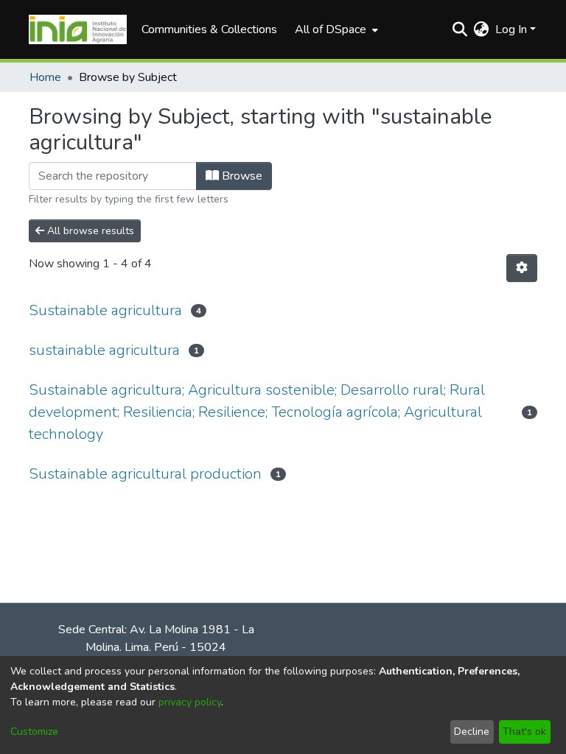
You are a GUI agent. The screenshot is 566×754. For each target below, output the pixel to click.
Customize (34, 732)
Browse (240, 176)
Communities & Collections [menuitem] (209, 29)
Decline (471, 732)
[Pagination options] (521, 268)
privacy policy (189, 702)
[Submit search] (460, 29)
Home (45, 77)
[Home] (78, 29)
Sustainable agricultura (105, 310)
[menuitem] (335, 29)
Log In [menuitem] (511, 29)
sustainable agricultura (104, 350)
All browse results (89, 231)
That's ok (524, 732)
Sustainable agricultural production (145, 474)
